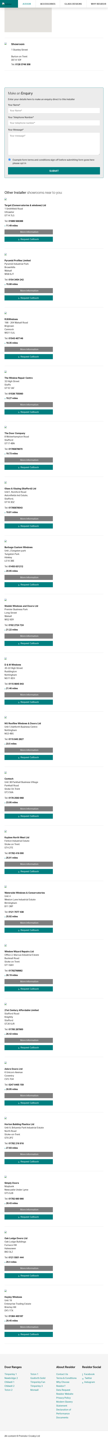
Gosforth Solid (37, 1378)
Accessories (48, 4)
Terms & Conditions (66, 1378)
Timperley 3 (36, 1386)
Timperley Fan (37, 1382)
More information (29, 231)
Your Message (15, 129)
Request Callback (29, 239)
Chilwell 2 (9, 1386)
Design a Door (22, 4)
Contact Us (62, 1374)
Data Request (63, 1389)
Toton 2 (8, 1389)
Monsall (34, 1389)
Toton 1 (34, 1374)
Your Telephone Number (21, 117)
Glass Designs (73, 4)
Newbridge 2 (11, 1378)
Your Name (14, 104)
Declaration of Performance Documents (63, 1413)
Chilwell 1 (9, 1382)
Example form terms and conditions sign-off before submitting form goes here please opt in (53, 161)
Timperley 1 (10, 1374)
